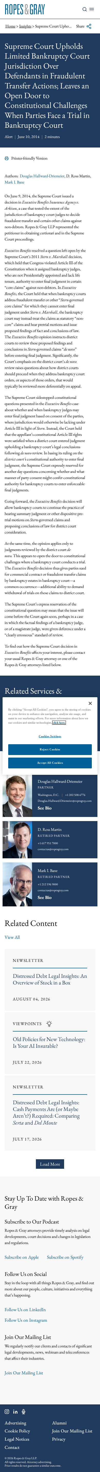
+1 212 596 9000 (48, 884)
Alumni (59, 1423)
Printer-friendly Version (29, 158)
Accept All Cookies (50, 762)
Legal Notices (17, 1439)
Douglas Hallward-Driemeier (42, 176)
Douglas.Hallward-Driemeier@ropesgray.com (65, 801)
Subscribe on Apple (22, 1257)
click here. (59, 722)
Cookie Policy (17, 1431)
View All (12, 937)
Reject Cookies (50, 749)
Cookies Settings (50, 736)
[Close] (90, 703)
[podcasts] (23, 1412)
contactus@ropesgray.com (53, 890)
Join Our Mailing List (24, 1373)
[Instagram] (7, 1412)
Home (10, 26)
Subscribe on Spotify (65, 1257)
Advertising (15, 1423)
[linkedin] (15, 1412)
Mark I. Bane (14, 182)
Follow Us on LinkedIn (25, 1309)
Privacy (58, 1439)
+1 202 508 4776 (75, 795)
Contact (12, 1447)
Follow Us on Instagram (26, 1320)
